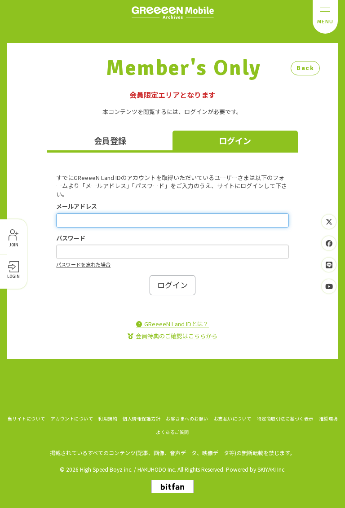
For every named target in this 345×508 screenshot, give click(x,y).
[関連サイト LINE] (329, 265)
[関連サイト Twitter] (329, 222)
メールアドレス (76, 206)
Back (305, 68)
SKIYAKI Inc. (271, 469)
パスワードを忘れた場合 (83, 264)
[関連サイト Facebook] (329, 243)
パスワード (70, 238)
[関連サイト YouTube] (329, 286)
